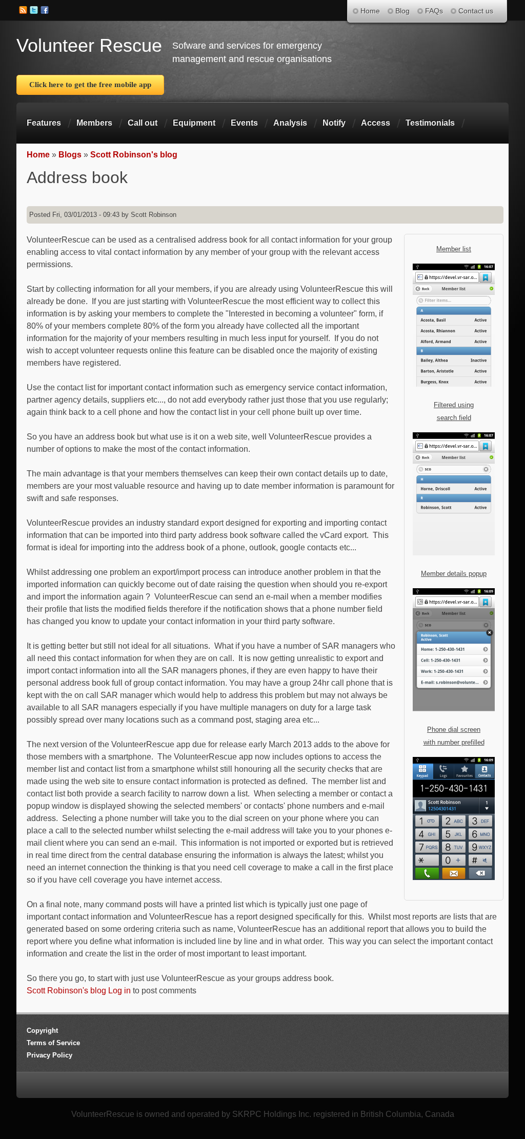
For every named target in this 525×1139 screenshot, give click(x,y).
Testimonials (430, 122)
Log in (119, 990)
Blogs (70, 154)
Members (94, 122)
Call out (142, 122)
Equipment (194, 122)
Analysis (290, 122)
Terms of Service (53, 1043)
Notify (334, 122)
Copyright (42, 1030)
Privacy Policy (49, 1055)
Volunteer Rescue (89, 45)
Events (244, 122)
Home (38, 154)
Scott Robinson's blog (133, 154)
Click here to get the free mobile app (90, 85)
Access (375, 122)
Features (44, 122)
